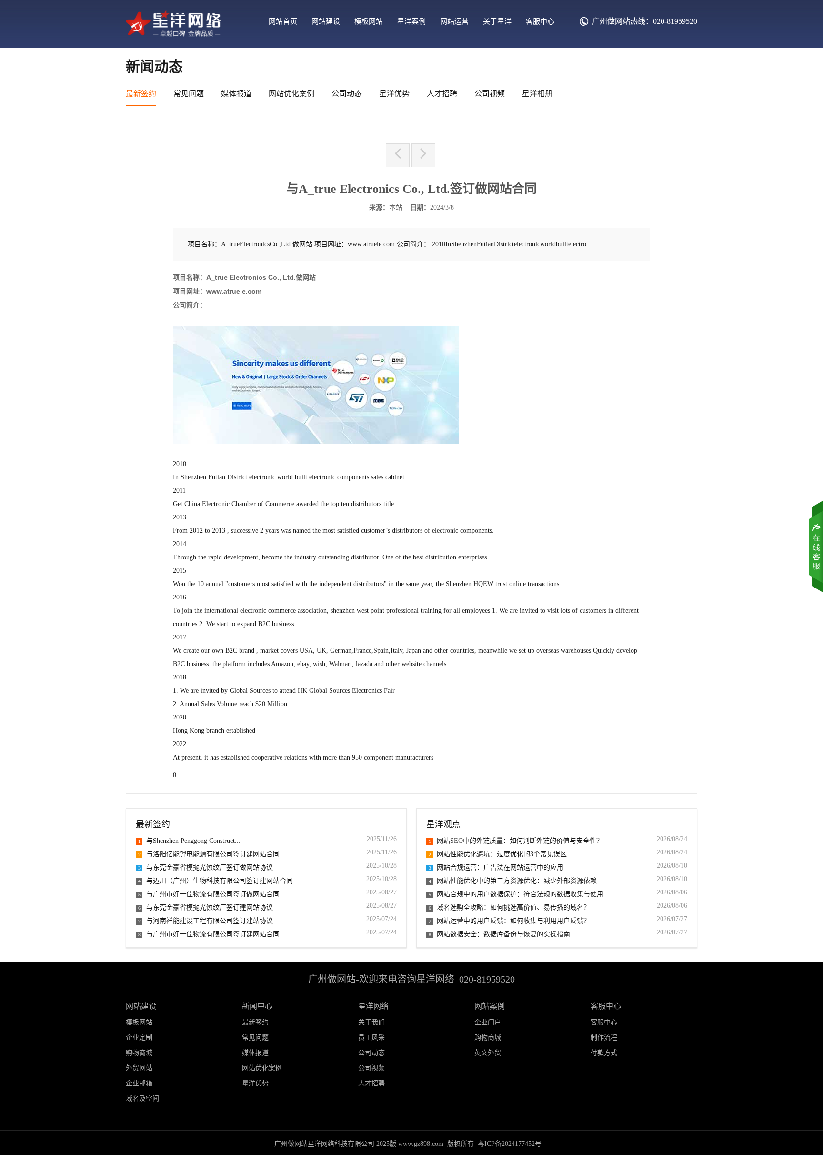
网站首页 (283, 21)
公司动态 (346, 94)
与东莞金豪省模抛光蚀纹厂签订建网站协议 (205, 907)
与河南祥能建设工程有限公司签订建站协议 (205, 920)
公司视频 (489, 94)
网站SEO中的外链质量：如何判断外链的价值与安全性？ (516, 840)
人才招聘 (442, 94)
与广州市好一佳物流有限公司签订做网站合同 (209, 894)
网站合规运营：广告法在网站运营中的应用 (496, 867)
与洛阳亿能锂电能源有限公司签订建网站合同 (209, 854)
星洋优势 (394, 94)
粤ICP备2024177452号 (510, 1143)
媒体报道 (236, 94)
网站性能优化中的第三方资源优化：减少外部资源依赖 (513, 880)
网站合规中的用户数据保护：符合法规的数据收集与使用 (516, 894)
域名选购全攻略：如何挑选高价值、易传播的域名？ (509, 907)
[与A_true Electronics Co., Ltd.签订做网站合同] (173, 36)
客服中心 (540, 21)
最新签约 (141, 94)
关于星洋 (497, 21)
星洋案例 (411, 21)
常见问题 (188, 94)
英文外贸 (487, 1052)
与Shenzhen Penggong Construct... (189, 840)
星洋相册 (537, 94)
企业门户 (487, 1022)
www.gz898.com (420, 1143)
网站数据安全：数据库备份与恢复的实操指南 (499, 934)
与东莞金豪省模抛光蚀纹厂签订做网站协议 (205, 867)
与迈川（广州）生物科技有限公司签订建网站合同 (215, 880)
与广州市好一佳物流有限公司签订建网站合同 (209, 934)
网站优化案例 (291, 94)
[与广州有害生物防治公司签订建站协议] (398, 155)
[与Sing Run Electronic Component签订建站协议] (423, 155)
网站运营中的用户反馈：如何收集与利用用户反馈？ (509, 920)
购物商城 (487, 1037)
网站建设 (325, 21)
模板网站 (368, 21)
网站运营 (454, 21)
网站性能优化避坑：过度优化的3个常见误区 (498, 854)
